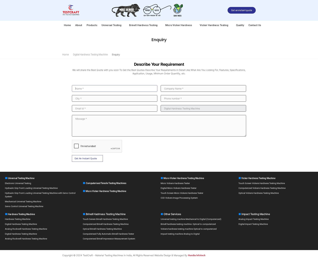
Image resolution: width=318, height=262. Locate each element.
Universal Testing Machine (20, 178)
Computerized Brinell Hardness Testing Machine (106, 224)
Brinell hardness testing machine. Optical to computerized (188, 224)
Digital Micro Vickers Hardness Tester (178, 188)
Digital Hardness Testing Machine (90, 54)
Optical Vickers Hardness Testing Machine (258, 193)
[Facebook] (235, 255)
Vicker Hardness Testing (214, 25)
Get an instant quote (241, 10)
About (78, 25)
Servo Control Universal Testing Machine (24, 206)
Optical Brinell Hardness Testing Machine (102, 229)
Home (67, 25)
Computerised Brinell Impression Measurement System (109, 238)
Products (92, 25)
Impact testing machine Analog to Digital (180, 234)
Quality (240, 25)
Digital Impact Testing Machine (253, 224)
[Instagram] (245, 255)
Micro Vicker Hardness (178, 25)
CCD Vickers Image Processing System (179, 198)
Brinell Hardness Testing (143, 25)
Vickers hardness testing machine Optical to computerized (189, 229)
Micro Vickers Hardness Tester (175, 183)
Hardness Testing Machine (21, 214)
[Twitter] (240, 255)
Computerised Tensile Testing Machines (106, 183)
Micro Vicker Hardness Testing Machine (105, 191)
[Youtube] (250, 255)
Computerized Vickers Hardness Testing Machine (262, 188)
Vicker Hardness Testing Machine (258, 178)
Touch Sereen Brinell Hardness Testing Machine (105, 219)
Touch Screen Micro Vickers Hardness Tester (182, 193)
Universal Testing (111, 25)
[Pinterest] (255, 255)
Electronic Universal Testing (18, 183)
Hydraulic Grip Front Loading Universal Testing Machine (31, 188)
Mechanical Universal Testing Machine (23, 201)
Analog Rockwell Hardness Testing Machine (26, 229)
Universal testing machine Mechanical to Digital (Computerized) (191, 219)
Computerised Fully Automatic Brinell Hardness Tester (108, 234)
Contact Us (254, 25)
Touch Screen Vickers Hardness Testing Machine (261, 183)
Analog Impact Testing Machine (253, 219)
